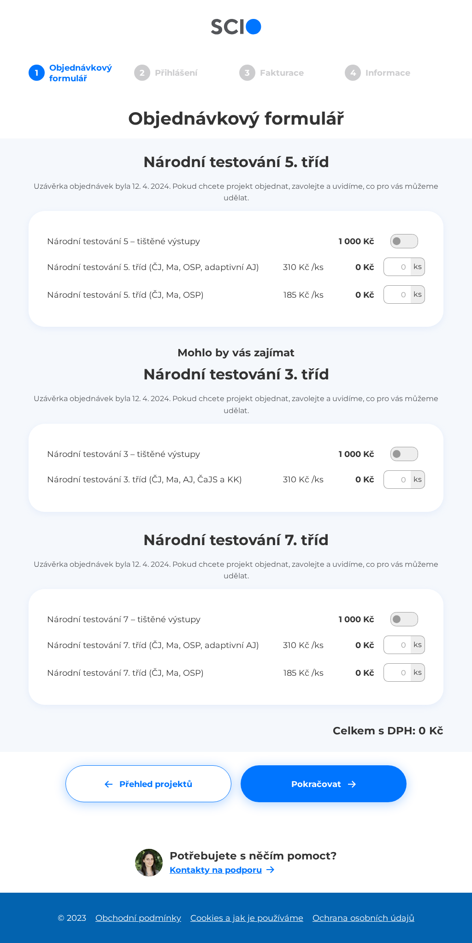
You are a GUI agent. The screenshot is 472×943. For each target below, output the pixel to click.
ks (417, 266)
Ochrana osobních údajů (363, 918)
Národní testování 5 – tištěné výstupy (123, 241)
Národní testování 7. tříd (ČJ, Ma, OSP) (125, 673)
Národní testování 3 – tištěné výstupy (123, 454)
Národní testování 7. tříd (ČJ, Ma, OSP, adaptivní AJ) (153, 645)
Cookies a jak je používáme (246, 918)
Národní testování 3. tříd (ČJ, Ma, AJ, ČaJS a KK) (144, 479)
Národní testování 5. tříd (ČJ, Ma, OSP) (125, 295)
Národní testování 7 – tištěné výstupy (124, 619)
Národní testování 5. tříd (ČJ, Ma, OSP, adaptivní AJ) (153, 267)
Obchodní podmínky (138, 918)
